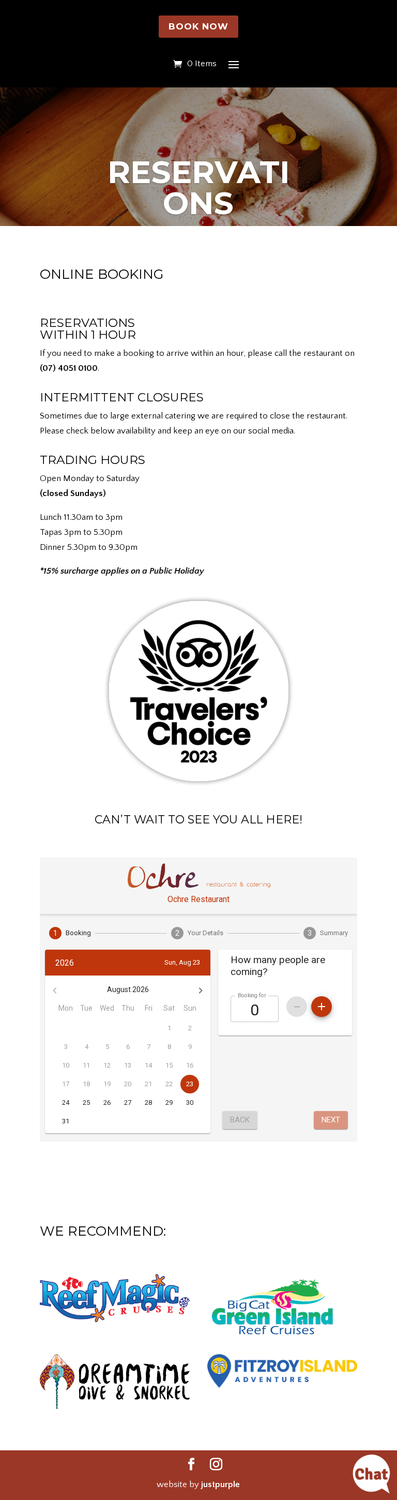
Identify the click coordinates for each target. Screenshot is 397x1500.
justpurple (220, 1484)
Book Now (198, 26)
